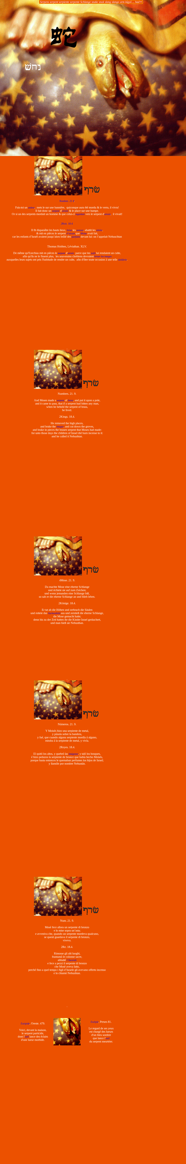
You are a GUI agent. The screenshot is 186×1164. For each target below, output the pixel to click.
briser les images (103, 256)
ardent (31, 207)
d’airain (70, 233)
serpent (55, 211)
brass (70, 400)
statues (79, 230)
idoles (99, 230)
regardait (80, 214)
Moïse (83, 233)
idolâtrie (122, 259)
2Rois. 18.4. (67, 223)
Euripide (25, 1023)
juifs (93, 253)
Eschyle (94, 1022)
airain (65, 211)
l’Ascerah (71, 960)
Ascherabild (54, 613)
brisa (69, 230)
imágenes (73, 754)
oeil (27, 1036)
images (60, 426)
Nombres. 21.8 (66, 201)
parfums (76, 236)
